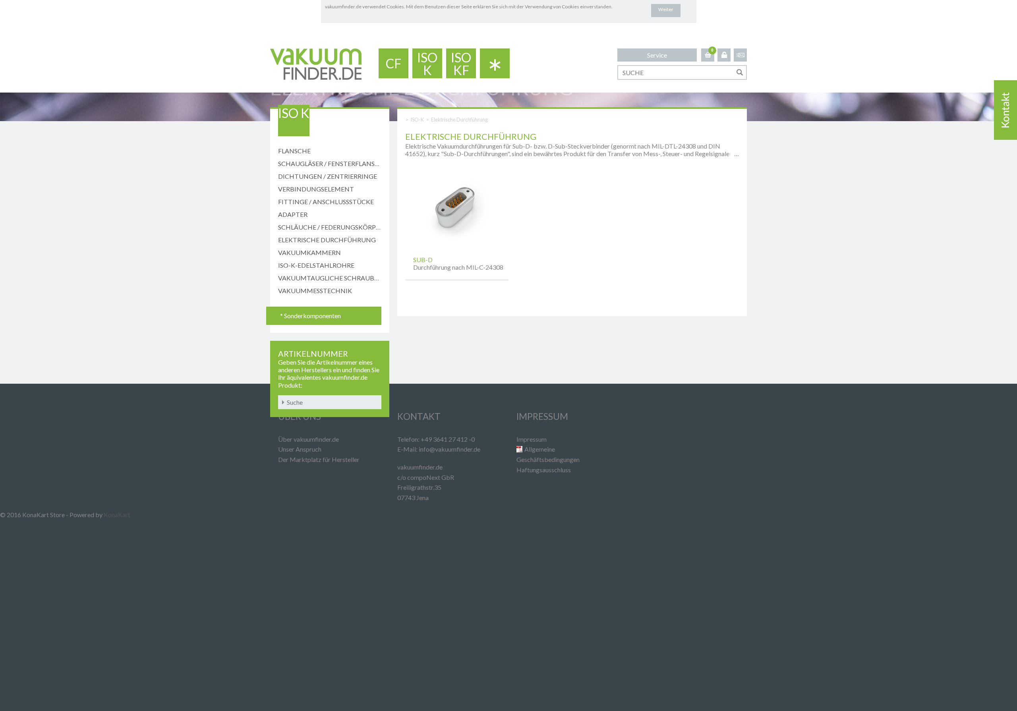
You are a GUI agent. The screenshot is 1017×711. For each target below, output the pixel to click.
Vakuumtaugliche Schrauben (330, 278)
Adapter (292, 214)
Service (657, 55)
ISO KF (461, 64)
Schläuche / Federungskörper (330, 227)
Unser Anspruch (299, 449)
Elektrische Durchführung (327, 239)
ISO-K (417, 119)
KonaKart (117, 514)
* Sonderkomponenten (310, 315)
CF (393, 63)
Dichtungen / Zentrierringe (327, 176)
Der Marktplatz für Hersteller (319, 459)
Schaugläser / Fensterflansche (333, 163)
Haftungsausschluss (543, 469)
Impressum (531, 439)
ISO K (427, 64)
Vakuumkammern (309, 252)
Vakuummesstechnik (315, 290)
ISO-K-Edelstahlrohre (316, 265)
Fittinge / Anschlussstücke (326, 201)
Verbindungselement (316, 189)
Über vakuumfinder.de (308, 439)
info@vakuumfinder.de (449, 449)
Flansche (294, 151)
